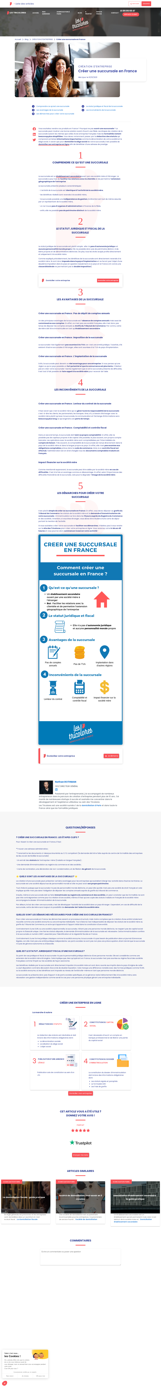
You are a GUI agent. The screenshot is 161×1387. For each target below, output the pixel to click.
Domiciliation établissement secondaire (133, 1220)
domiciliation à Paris (91, 805)
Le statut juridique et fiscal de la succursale (104, 106)
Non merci (9, 1376)
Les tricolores (18, 12)
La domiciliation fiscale (27, 1219)
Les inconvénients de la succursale (101, 110)
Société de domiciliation (86, 1219)
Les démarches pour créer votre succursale (55, 113)
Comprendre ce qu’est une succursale (53, 106)
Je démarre (111, 756)
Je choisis (25, 1376)
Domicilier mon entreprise (80, 1093)
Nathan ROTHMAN (65, 781)
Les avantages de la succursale (50, 110)
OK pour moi (40, 1376)
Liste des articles (24, 3)
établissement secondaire (68, 176)
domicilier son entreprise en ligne (53, 144)
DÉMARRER (146, 4)
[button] (4, 1383)
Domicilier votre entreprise (108, 280)
